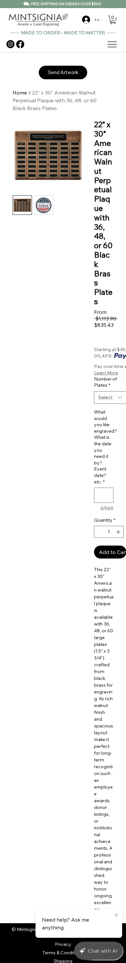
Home (20, 92)
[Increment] (119, 531)
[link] (113, 20)
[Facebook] (20, 44)
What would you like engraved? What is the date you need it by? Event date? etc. (103, 447)
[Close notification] (116, 915)
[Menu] (112, 44)
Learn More (106, 373)
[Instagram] (10, 44)
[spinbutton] (109, 531)
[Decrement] (99, 531)
